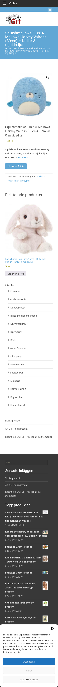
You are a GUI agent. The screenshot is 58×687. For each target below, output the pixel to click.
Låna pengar (16, 356)
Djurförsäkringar (18, 323)
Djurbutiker (16, 331)
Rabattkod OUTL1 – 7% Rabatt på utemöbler (28, 436)
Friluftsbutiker (17, 364)
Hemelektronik (17, 405)
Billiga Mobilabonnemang (23, 315)
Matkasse (15, 380)
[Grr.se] (10, 18)
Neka (29, 670)
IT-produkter (16, 397)
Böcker (14, 340)
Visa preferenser (29, 679)
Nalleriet (23, 157)
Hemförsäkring (18, 388)
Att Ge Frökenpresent (16, 428)
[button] (53, 628)
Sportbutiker (16, 372)
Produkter (25, 180)
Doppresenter (17, 307)
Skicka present (12, 420)
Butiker (11, 285)
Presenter (15, 291)
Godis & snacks (18, 299)
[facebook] (50, 10)
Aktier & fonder (18, 348)
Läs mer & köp (16, 166)
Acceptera (29, 661)
